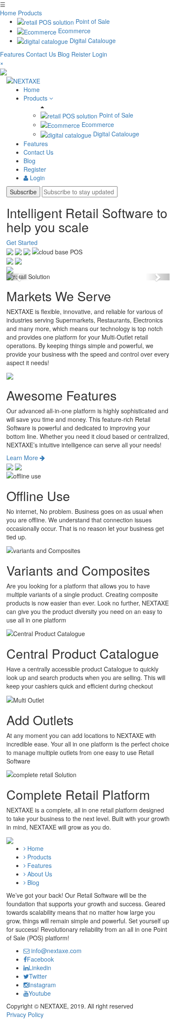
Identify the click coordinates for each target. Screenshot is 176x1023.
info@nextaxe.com (55, 950)
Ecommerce (73, 30)
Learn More (23, 457)
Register (34, 169)
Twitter (38, 976)
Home (8, 13)
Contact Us (42, 54)
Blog (64, 54)
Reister (81, 54)
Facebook (40, 959)
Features (13, 54)
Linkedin (40, 967)
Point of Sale (92, 21)
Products (30, 13)
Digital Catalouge (92, 40)
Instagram (42, 984)
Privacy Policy (25, 1014)
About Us (39, 874)
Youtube (40, 993)
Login (99, 54)
